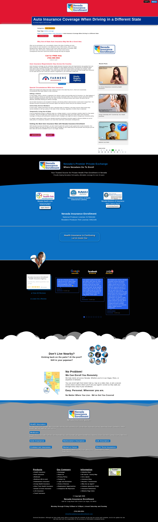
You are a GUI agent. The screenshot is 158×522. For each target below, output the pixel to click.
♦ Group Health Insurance (41, 484)
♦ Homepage (61, 472)
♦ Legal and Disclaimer (64, 481)
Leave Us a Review (39, 299)
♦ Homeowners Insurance (41, 481)
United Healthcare (59, 435)
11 (109, 150)
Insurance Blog (46, 33)
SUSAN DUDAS (111, 311)
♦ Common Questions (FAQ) (90, 486)
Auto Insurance (50, 28)
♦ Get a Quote (85, 477)
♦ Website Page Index (88, 491)
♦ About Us (60, 474)
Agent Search (45, 207)
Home (39, 33)
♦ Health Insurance (39, 472)
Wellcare (123, 435)
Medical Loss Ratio (104, 142)
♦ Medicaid (36, 477)
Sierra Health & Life (72, 426)
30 (102, 152)
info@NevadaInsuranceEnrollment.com (79, 514)
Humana (94, 435)
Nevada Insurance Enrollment (73, 124)
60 (111, 152)
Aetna (97, 426)
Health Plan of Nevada (87, 426)
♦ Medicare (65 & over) (40, 479)
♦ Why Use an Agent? (87, 484)
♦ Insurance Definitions (88, 488)
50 (108, 152)
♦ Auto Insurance (38, 474)
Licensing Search (113, 206)
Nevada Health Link (36, 426)
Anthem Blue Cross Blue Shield (54, 426)
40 (105, 152)
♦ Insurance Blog (86, 479)
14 (118, 150)
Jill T (83, 297)
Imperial (43, 428)
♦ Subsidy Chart (86, 472)
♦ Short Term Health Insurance (43, 486)
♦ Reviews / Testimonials (89, 481)
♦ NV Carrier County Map (89, 474)
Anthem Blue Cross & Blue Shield (41, 435)
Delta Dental (67, 449)
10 (106, 150)
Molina (37, 428)
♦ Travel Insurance (39, 493)
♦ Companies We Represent (66, 488)
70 (114, 152)
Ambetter (117, 426)
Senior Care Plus (103, 435)
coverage (51, 31)
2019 (45, 31)
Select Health (70, 435)
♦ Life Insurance (38, 491)
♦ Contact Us (61, 479)
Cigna (117, 435)
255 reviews (44, 287)
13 (115, 150)
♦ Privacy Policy (62, 477)
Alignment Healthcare (83, 435)
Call (145, 1)
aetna (112, 435)
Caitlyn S (59, 289)
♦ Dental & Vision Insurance (42, 488)
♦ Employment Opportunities (66, 486)
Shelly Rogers (39, 22)
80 (117, 152)
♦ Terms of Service (63, 484)
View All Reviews (39, 293)
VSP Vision (81, 449)
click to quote (62, 83)
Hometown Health (106, 426)
